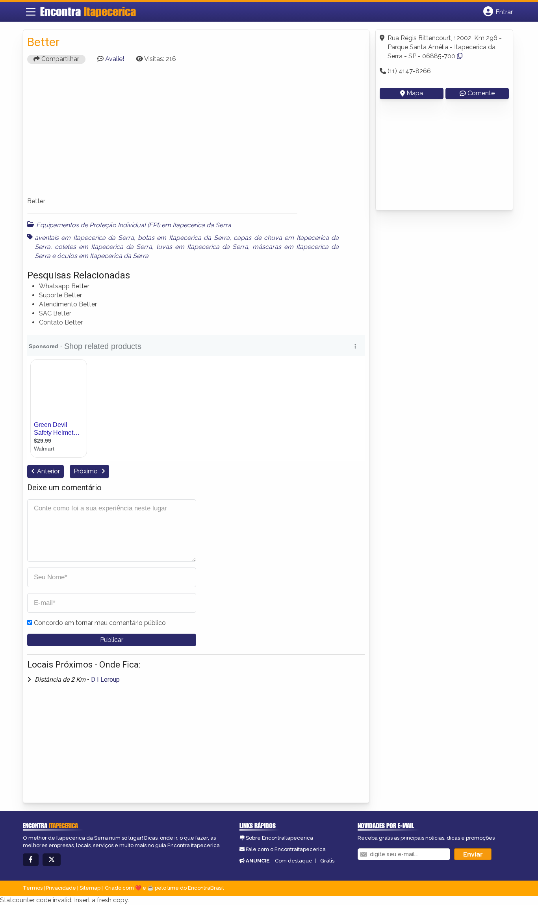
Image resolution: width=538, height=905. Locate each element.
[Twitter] (52, 859)
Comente (481, 93)
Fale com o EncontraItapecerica (286, 849)
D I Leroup (105, 679)
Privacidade (61, 888)
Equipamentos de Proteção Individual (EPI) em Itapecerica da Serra (133, 225)
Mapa (414, 93)
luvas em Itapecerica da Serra (202, 246)
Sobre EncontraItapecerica (279, 838)
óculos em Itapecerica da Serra (102, 256)
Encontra (88, 11)
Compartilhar (59, 59)
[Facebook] (31, 859)
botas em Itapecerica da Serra (184, 237)
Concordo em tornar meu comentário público (100, 623)
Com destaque (293, 861)
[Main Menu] (31, 12)
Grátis (327, 861)
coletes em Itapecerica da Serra (103, 246)
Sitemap (90, 888)
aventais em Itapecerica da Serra (84, 237)
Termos (33, 888)
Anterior (48, 471)
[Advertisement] (196, 134)
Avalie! (114, 59)
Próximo (86, 471)
